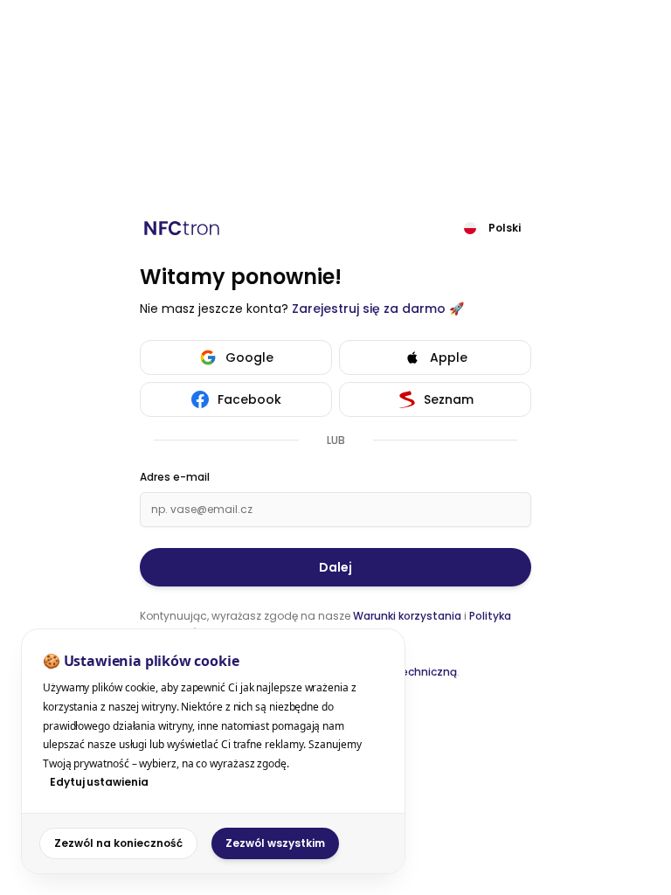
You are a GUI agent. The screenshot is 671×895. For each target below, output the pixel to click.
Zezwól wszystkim (275, 843)
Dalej (335, 567)
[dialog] (213, 751)
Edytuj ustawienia (99, 781)
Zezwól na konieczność (118, 843)
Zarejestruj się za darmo (369, 308)
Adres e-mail (175, 477)
